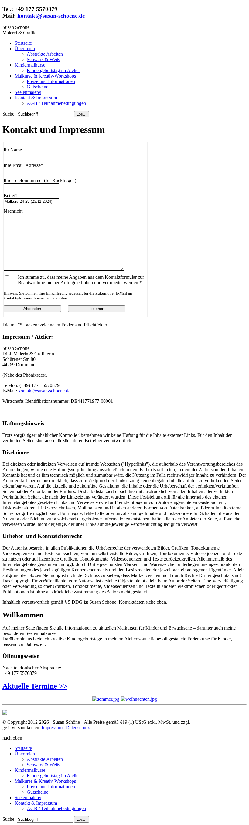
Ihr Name (13, 149)
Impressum (52, 727)
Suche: (9, 113)
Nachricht (13, 211)
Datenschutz (78, 727)
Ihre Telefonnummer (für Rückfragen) (40, 180)
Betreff (10, 195)
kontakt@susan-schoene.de (51, 15)
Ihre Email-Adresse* (23, 165)
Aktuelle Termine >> (34, 686)
